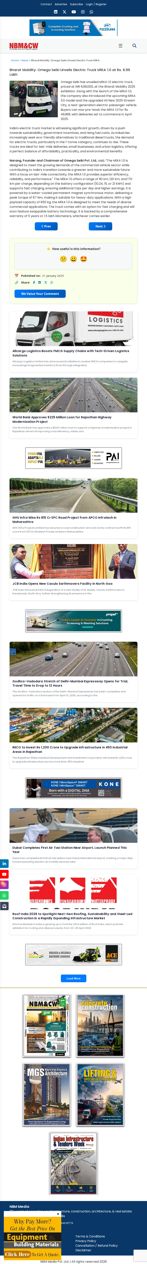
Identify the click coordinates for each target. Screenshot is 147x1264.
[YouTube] (4, 874)
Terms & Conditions (90, 1236)
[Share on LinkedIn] (39, 282)
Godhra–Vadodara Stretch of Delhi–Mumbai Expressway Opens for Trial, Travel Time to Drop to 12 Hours (70, 683)
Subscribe (76, 4)
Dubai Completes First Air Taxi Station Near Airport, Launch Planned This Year (69, 849)
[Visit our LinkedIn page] (56, 12)
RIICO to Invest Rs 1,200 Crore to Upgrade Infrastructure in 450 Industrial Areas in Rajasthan (69, 749)
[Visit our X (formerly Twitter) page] (64, 12)
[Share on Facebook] (34, 282)
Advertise (61, 4)
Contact (46, 4)
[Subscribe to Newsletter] (4, 906)
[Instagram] (4, 885)
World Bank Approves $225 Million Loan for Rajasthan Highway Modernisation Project (62, 419)
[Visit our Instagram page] (83, 12)
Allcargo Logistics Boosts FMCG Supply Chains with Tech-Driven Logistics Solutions (70, 353)
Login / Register (96, 4)
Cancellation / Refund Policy (96, 1245)
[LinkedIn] (4, 863)
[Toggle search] (134, 46)
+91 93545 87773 (63, 1223)
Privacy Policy (85, 1241)
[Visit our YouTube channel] (73, 12)
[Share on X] (45, 282)
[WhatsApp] (4, 895)
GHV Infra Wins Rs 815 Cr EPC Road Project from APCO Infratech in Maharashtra (64, 519)
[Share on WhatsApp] (52, 282)
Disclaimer (83, 1250)
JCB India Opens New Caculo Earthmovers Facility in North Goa (62, 583)
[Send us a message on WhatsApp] (91, 12)
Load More (74, 978)
